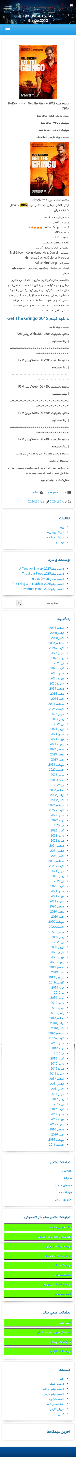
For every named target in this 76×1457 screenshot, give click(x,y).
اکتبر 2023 (57, 759)
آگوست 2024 (56, 709)
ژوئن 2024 (57, 719)
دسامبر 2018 (56, 1018)
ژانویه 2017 (57, 1124)
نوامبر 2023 (57, 754)
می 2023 (59, 785)
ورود (61, 527)
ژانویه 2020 (57, 962)
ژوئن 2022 (57, 820)
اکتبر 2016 (57, 1134)
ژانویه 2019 (57, 1013)
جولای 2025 (57, 653)
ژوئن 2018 (57, 1048)
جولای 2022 (57, 815)
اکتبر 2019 (57, 972)
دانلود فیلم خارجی (55, 492)
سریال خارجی (56, 1409)
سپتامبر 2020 (56, 922)
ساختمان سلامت (63, 1185)
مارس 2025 (57, 673)
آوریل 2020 (57, 947)
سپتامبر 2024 (56, 704)
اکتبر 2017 (57, 1089)
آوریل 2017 (57, 1109)
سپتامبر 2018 (56, 1033)
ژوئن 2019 (57, 988)
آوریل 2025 (57, 668)
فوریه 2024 (57, 739)
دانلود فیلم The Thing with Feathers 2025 (38, 584)
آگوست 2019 (56, 982)
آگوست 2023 (56, 770)
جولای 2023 (57, 775)
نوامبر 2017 (57, 1084)
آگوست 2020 (56, 927)
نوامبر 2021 (57, 851)
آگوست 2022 (56, 810)
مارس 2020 (57, 952)
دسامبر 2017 (56, 1079)
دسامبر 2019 (56, 967)
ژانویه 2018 (57, 1074)
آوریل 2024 (57, 729)
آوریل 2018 (57, 1058)
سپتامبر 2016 (56, 1140)
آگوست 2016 (56, 1145)
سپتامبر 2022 (56, 805)
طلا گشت (67, 1171)
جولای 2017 (57, 1094)
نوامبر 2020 (57, 912)
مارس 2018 (57, 1064)
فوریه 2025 (57, 678)
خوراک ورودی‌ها (55, 532)
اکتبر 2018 (57, 1028)
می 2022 (59, 825)
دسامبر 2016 (56, 1129)
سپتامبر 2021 (56, 861)
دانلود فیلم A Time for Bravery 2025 (41, 569)
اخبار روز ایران (63, 1199)
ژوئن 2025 (57, 658)
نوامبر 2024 (57, 694)
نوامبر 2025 (57, 633)
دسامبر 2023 (56, 749)
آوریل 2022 (57, 830)
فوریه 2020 (57, 957)
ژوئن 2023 (57, 780)
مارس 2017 (57, 1114)
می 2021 (59, 881)
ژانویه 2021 (57, 901)
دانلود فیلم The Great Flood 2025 (43, 574)
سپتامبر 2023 (56, 765)
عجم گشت (66, 1178)
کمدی (61, 1414)
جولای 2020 (57, 932)
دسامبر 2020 (56, 906)
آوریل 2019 (57, 998)
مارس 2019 (57, 1003)
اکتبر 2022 (57, 800)
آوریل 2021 (57, 886)
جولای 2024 (57, 714)
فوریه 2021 (57, 896)
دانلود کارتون (56, 1399)
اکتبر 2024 (57, 699)
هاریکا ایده (65, 1192)
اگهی (61, 1379)
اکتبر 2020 (57, 917)
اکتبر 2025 (57, 638)
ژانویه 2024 (57, 744)
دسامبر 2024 (56, 689)
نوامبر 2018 (57, 1023)
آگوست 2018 (56, 1038)
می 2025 (59, 663)
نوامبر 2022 (57, 795)
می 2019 (59, 993)
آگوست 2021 (56, 866)
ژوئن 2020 (57, 937)
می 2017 (59, 1104)
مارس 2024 (57, 734)
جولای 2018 (57, 1043)
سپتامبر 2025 (56, 643)
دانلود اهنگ (57, 1384)
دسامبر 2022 (56, 790)
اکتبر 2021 (57, 856)
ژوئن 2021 (57, 876)
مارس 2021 (57, 891)
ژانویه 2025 (57, 683)
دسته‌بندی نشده (54, 1404)
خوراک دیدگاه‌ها (55, 537)
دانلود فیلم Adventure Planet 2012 (42, 589)
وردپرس (59, 542)
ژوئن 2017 (57, 1099)
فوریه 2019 (57, 1008)
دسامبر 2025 (56, 628)
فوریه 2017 (57, 1119)
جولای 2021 (57, 871)
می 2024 (59, 724)
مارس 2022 (57, 835)
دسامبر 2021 (56, 846)
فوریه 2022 (57, 841)
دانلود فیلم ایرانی (53, 1389)
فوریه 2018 (57, 1069)
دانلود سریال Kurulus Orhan (47, 579)
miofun (34, 492)
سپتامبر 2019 (56, 977)
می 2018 (59, 1053)
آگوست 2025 (56, 648)
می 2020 (59, 942)
